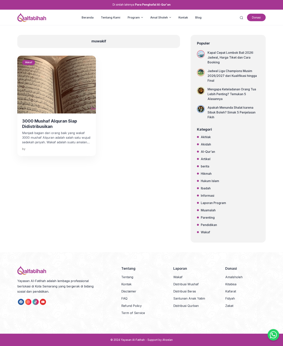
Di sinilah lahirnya (142, 4)
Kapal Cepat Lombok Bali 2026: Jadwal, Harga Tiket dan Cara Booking (231, 57)
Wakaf (28, 62)
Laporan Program (213, 203)
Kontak (183, 17)
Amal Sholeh (159, 17)
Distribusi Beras (184, 291)
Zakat (229, 306)
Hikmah (206, 174)
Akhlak (206, 137)
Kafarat (230, 291)
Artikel (205, 159)
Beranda (88, 17)
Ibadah (206, 188)
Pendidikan (209, 225)
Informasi (207, 195)
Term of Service (133, 313)
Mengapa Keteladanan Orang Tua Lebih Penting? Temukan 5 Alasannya (232, 94)
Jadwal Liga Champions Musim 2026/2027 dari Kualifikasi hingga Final (232, 75)
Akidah (206, 144)
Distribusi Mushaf (186, 284)
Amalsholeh (234, 277)
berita (205, 166)
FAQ (124, 298)
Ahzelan (167, 339)
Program (134, 17)
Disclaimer (128, 291)
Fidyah (230, 298)
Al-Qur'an (208, 152)
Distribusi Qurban (186, 306)
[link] (21, 302)
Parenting (208, 217)
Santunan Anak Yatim (189, 298)
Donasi (256, 17)
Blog (198, 17)
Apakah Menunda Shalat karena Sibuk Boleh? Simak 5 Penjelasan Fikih (231, 112)
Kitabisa (230, 284)
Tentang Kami (110, 17)
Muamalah (208, 210)
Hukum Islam (210, 181)
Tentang (127, 277)
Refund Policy (131, 306)
